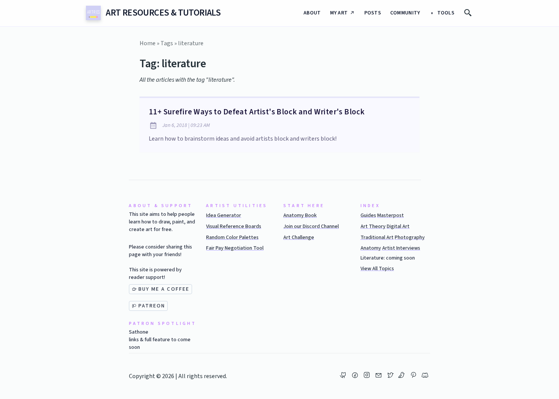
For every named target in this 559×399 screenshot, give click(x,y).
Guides (368, 215)
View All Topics (377, 268)
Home (148, 43)
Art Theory (373, 226)
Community (405, 13)
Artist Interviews (401, 248)
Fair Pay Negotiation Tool (235, 248)
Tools (445, 13)
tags (166, 43)
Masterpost (390, 215)
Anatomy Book (300, 215)
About (312, 13)
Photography (410, 237)
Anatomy (370, 248)
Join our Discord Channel (311, 226)
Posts (372, 13)
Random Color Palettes (232, 237)
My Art (339, 13)
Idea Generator (223, 215)
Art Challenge (298, 237)
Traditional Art (377, 237)
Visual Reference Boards (233, 226)
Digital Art (398, 226)
